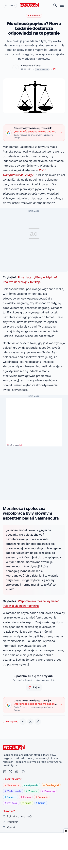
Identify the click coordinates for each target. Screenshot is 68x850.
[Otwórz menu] (62, 5)
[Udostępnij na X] (30, 721)
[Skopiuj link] (38, 721)
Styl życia (12, 803)
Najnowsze (13, 785)
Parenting (49, 791)
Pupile (28, 803)
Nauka (41, 803)
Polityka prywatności (20, 816)
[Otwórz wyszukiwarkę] (55, 5)
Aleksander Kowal (31, 65)
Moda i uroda (14, 791)
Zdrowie (32, 791)
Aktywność (32, 785)
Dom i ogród (52, 785)
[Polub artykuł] (54, 69)
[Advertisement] (34, 421)
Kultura (27, 797)
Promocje (43, 797)
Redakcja (12, 821)
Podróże (11, 797)
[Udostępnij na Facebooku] (23, 721)
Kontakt (11, 827)
